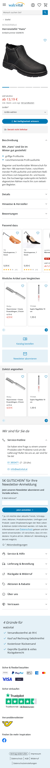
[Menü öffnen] (4, 5)
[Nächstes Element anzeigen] (46, 330)
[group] (25, 60)
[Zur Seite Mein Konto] (33, 5)
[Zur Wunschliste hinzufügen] (45, 40)
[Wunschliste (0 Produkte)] (39, 5)
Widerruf (35, 758)
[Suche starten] (45, 12)
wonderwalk (9, 24)
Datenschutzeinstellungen (25, 763)
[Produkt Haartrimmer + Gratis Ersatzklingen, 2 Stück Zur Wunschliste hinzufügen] (22, 286)
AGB (27, 758)
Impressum (36, 753)
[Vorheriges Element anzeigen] (3, 330)
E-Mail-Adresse (9, 498)
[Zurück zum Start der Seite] (47, 749)
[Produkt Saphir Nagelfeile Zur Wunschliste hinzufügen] (46, 286)
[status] (21, 12)
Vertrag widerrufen (18, 753)
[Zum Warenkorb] (46, 5)
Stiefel (8, 19)
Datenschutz (26, 529)
